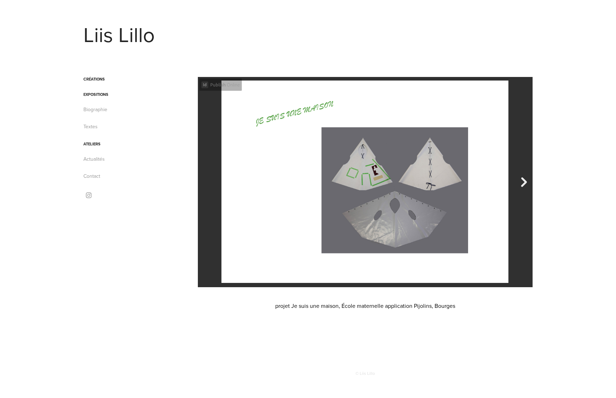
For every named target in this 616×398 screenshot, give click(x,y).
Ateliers (92, 144)
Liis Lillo (119, 34)
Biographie (95, 109)
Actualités (94, 158)
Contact (91, 176)
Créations (94, 79)
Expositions (95, 94)
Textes (90, 126)
